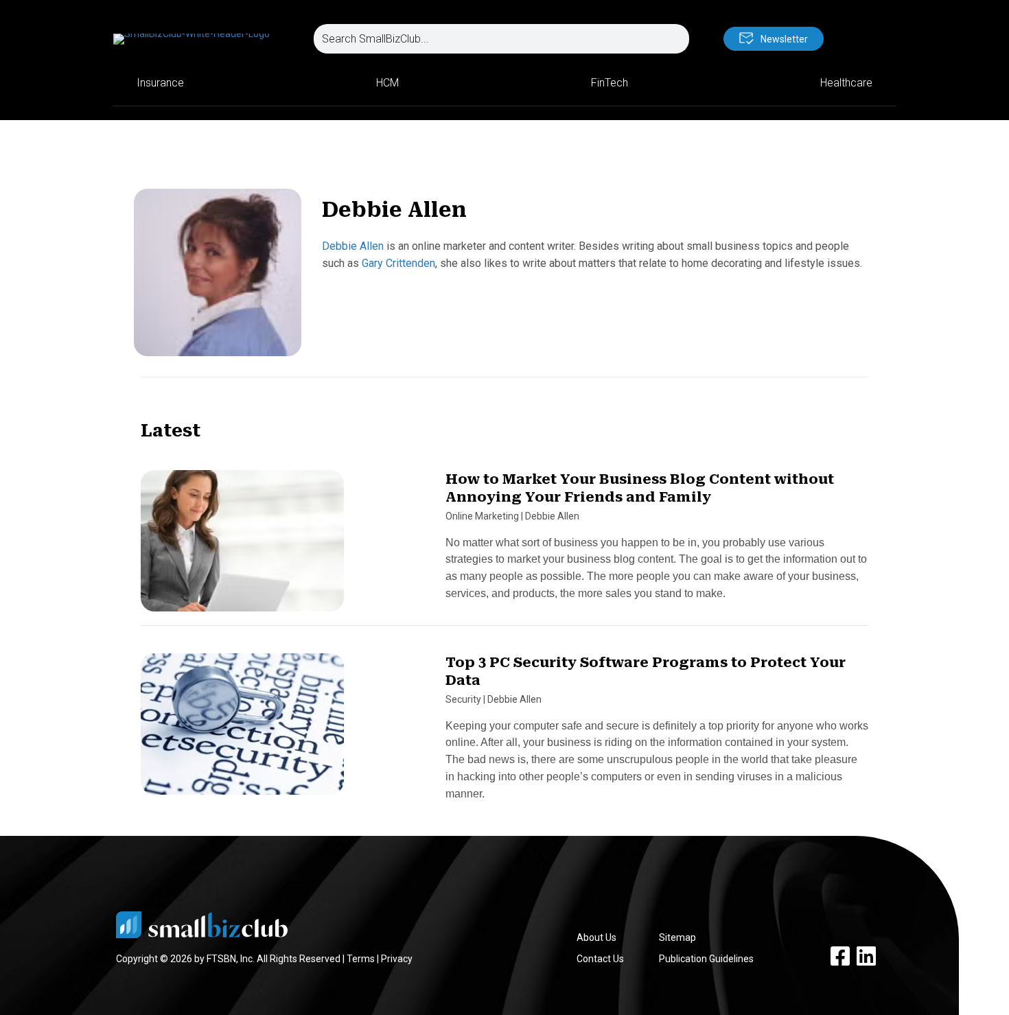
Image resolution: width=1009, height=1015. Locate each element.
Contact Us (600, 958)
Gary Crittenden (398, 263)
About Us (596, 937)
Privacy (397, 958)
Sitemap (677, 937)
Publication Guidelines (706, 958)
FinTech (609, 82)
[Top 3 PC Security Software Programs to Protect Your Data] (242, 730)
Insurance (160, 82)
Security (463, 699)
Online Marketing (482, 516)
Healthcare (846, 82)
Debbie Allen (353, 246)
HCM (387, 82)
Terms (361, 958)
